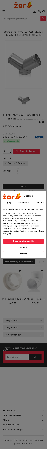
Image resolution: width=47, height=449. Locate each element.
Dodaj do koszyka (26, 151)
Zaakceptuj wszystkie (23, 241)
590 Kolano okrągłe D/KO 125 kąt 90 (34, 299)
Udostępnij (17, 170)
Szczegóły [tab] (23, 202)
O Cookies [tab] (39, 202)
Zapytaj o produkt (15, 163)
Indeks (6, 137)
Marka (6, 134)
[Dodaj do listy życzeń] (10, 158)
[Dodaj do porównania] (5, 158)
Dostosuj (22, 247)
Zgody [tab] (8, 202)
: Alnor (12, 134)
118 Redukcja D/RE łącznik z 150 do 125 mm (12, 299)
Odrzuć (23, 254)
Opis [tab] (23, 186)
